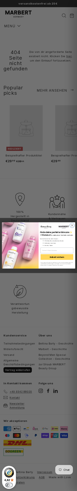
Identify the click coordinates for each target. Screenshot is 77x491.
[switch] (9, 485)
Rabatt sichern (56, 257)
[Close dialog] (72, 225)
